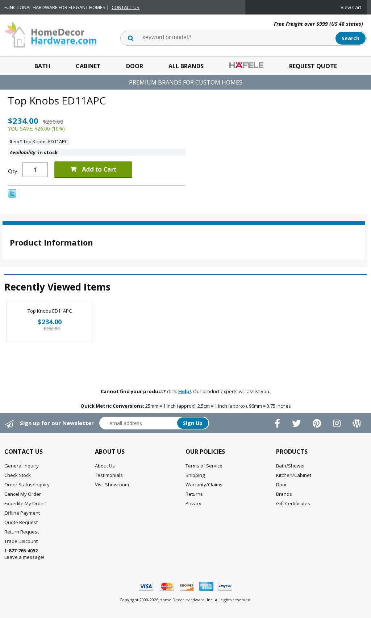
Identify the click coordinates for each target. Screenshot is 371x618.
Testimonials (109, 475)
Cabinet (88, 66)
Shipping (195, 475)
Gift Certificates (293, 503)
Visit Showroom (112, 484)
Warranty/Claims (204, 484)
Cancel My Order (22, 494)
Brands (284, 494)
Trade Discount (21, 541)
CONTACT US (125, 7)
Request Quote (313, 66)
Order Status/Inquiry (27, 484)
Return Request (21, 531)
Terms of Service (204, 465)
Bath (42, 66)
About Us (105, 465)
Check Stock (17, 475)
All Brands (186, 66)
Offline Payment (22, 513)
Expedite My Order (24, 503)
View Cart (351, 7)
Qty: (13, 170)
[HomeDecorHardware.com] (50, 34)
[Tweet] (12, 196)
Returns (194, 494)
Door (134, 66)
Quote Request (21, 522)
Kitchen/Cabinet (293, 475)
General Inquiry (21, 465)
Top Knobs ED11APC (50, 311)
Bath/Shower (290, 465)
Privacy (193, 503)
